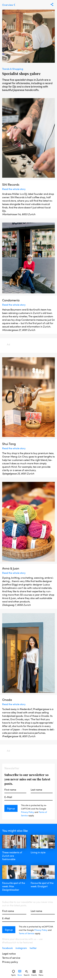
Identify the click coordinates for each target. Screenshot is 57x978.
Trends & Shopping (12, 69)
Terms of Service (26, 933)
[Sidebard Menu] (40, 971)
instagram (21, 948)
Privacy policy (10, 962)
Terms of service (11, 957)
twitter (33, 948)
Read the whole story (14, 189)
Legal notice (9, 953)
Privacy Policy (27, 811)
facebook (7, 948)
